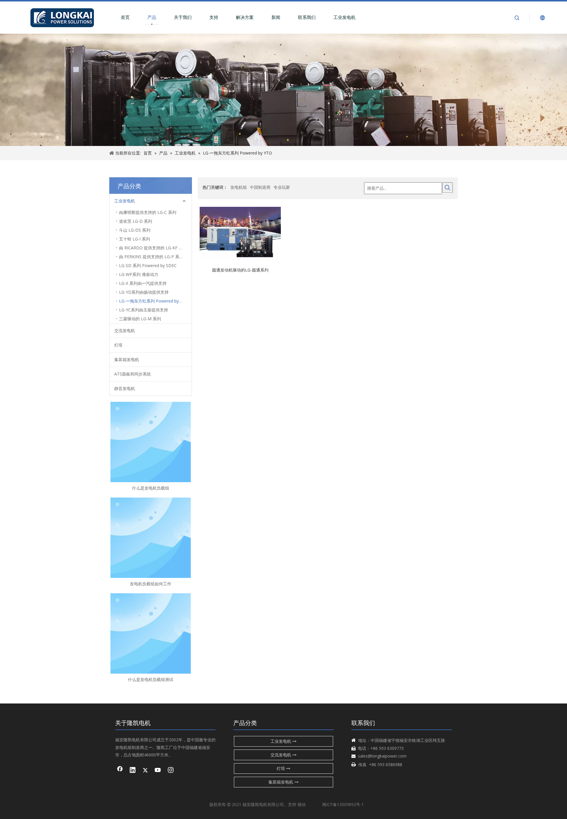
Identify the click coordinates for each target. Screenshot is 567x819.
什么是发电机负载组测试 (150, 679)
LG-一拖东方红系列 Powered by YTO (153, 301)
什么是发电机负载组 (150, 488)
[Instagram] (170, 770)
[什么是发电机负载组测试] (150, 633)
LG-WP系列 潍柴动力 (138, 274)
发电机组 (238, 187)
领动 (301, 804)
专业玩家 (281, 187)
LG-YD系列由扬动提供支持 (144, 292)
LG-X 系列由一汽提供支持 (143, 283)
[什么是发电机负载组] (150, 442)
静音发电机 (124, 388)
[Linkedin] (132, 770)
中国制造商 (260, 187)
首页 (125, 17)
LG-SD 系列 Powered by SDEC (148, 265)
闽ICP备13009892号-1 (343, 804)
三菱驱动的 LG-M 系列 (140, 318)
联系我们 (307, 17)
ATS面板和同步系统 (132, 374)
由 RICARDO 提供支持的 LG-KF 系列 (153, 248)
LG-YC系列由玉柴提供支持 (143, 310)
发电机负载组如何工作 (150, 583)
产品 (151, 17)
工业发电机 (344, 17)
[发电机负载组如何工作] (150, 538)
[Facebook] (120, 770)
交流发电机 (124, 330)
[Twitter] (145, 770)
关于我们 (183, 17)
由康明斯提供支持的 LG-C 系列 (147, 212)
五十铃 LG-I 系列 (134, 239)
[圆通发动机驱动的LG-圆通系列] (240, 233)
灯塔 (118, 345)
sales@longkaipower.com (382, 756)
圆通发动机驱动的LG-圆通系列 (240, 269)
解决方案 (245, 17)
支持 (213, 17)
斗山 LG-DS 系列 (134, 230)
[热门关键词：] (447, 187)
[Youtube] (158, 770)
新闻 (275, 17)
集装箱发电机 (126, 359)
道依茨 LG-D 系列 (135, 221)
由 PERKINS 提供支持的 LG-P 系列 (151, 256)
